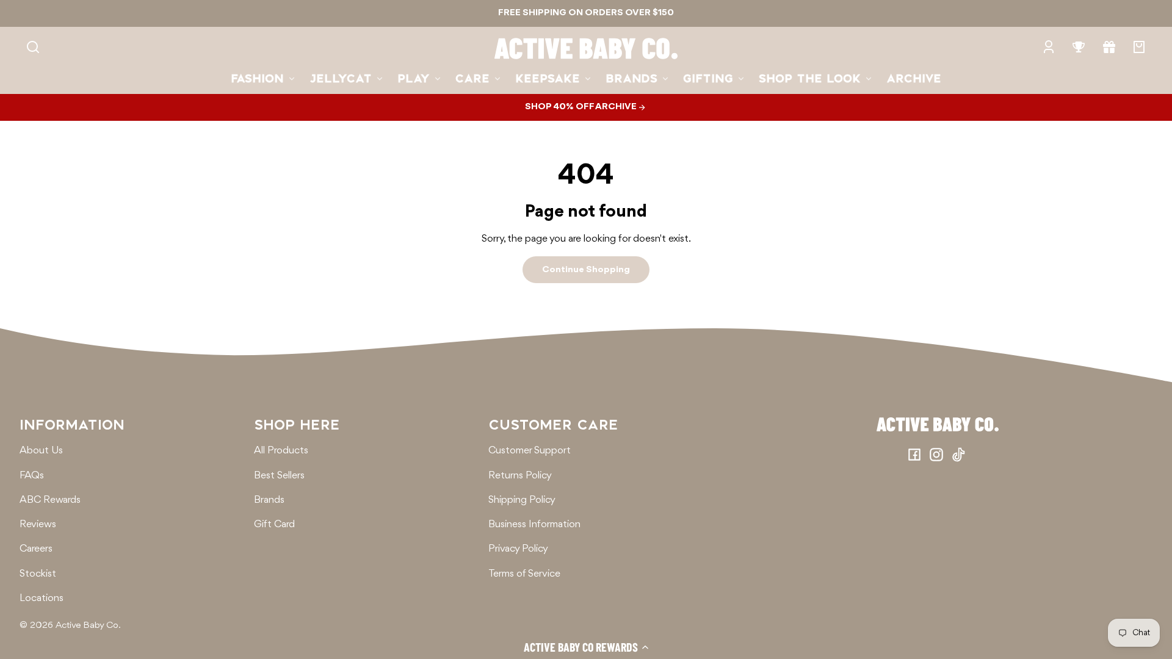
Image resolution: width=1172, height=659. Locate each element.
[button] (586, 647)
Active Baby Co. (88, 625)
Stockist (38, 574)
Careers (36, 549)
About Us (41, 450)
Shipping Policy (521, 500)
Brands (269, 500)
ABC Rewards (50, 500)
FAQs (32, 475)
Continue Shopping (586, 270)
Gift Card (274, 524)
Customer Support (529, 450)
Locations (41, 598)
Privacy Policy (518, 549)
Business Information (534, 524)
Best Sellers (279, 475)
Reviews (38, 524)
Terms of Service (524, 574)
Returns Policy (520, 475)
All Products (281, 450)
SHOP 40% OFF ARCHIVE (581, 107)
